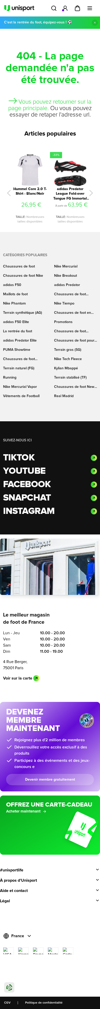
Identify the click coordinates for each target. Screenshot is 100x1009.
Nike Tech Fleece (68, 359)
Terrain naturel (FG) (18, 368)
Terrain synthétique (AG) (22, 313)
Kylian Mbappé (66, 368)
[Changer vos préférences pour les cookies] (9, 987)
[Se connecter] (65, 8)
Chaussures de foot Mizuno (19, 359)
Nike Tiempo (64, 303)
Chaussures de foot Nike (23, 276)
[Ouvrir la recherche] (54, 8)
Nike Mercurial (65, 266)
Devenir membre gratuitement (50, 779)
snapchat (27, 498)
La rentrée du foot (17, 331)
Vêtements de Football (21, 396)
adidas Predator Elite (20, 340)
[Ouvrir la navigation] (90, 8)
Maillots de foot (15, 294)
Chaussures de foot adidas (70, 294)
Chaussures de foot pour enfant (74, 341)
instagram (29, 511)
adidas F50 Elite (16, 322)
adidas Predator (67, 285)
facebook (27, 484)
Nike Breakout (65, 276)
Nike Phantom (14, 303)
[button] (9, 193)
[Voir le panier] (77, 8)
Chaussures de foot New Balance (74, 387)
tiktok (19, 457)
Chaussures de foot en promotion (72, 313)
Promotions (63, 322)
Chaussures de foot (19, 266)
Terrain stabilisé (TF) (70, 377)
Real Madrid (64, 396)
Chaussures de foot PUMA (70, 331)
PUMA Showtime (16, 350)
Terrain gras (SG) (67, 350)
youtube (24, 471)
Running (9, 377)
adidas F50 (12, 285)
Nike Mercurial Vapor (20, 387)
